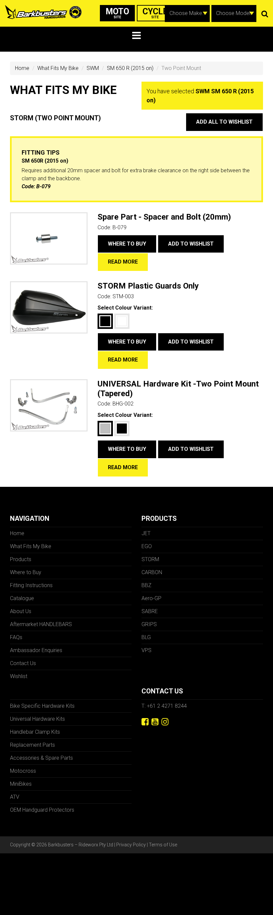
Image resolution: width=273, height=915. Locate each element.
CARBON (151, 572)
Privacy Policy (131, 844)
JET (145, 533)
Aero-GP (151, 598)
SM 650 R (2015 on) (130, 68)
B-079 (43, 186)
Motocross (23, 771)
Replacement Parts (32, 745)
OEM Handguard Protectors (42, 810)
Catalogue (22, 598)
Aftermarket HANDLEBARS (41, 624)
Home (22, 68)
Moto (117, 13)
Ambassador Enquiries (36, 650)
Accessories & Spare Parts (41, 758)
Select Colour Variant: (125, 308)
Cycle (155, 13)
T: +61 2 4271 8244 (164, 706)
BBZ (146, 585)
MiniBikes (21, 784)
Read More (123, 262)
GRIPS (149, 624)
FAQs (16, 637)
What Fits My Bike (58, 68)
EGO (146, 546)
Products (20, 559)
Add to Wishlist (191, 244)
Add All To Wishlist (224, 122)
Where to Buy (127, 244)
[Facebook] (144, 722)
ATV (14, 797)
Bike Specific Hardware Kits (42, 706)
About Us (20, 611)
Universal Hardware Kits (37, 719)
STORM (150, 559)
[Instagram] (164, 722)
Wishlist (18, 676)
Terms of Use (163, 844)
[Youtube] (154, 722)
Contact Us (23, 663)
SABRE (149, 611)
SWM (93, 68)
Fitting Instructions (31, 585)
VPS (146, 650)
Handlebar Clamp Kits (35, 732)
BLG (146, 637)
